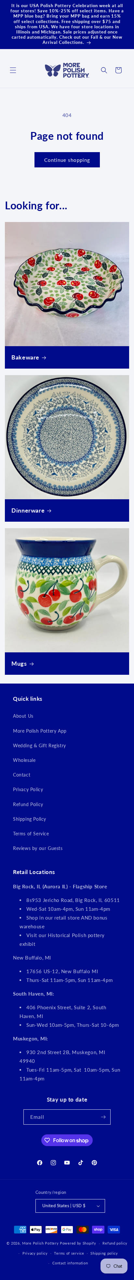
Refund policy (114, 1243)
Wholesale (24, 760)
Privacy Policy (28, 789)
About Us (23, 716)
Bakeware (25, 357)
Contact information (70, 1263)
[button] (13, 70)
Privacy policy (35, 1253)
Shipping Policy (29, 819)
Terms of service (69, 1253)
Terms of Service (31, 833)
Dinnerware (28, 510)
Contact (21, 774)
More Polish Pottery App (40, 731)
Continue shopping (67, 160)
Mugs (19, 663)
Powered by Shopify (78, 1243)
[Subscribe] (103, 1117)
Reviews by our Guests (38, 848)
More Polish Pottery (40, 1243)
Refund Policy (28, 804)
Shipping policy (104, 1253)
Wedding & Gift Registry (39, 745)
